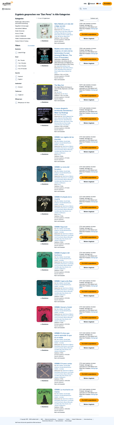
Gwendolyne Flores (62, 69)
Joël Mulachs (62, 153)
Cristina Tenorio (58, 31)
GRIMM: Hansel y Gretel (63, 307)
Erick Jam (61, 119)
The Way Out (59, 85)
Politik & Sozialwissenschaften (23, 38)
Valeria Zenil (67, 36)
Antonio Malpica (61, 28)
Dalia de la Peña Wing (63, 118)
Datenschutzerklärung (50, 419)
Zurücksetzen (31, 45)
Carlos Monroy (66, 29)
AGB (42, 419)
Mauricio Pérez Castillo (63, 34)
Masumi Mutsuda (68, 149)
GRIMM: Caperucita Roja (63, 281)
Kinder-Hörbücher (19, 31)
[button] (25, 49)
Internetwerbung (88, 419)
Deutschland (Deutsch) (48, 421)
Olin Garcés (60, 36)
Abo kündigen (68, 421)
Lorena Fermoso (58, 124)
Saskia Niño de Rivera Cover (63, 66)
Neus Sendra (65, 151)
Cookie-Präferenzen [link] (77, 419)
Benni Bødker (60, 141)
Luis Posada (70, 148)
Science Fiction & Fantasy (21, 41)
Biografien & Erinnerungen (22, 26)
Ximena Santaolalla (61, 114)
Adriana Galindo (65, 71)
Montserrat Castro (58, 121)
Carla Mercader (58, 151)
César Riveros (66, 124)
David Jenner (66, 146)
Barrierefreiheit (59, 421)
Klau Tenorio (67, 121)
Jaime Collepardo (67, 116)
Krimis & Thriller (19, 33)
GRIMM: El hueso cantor (63, 364)
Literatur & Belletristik (20, 36)
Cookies (68, 419)
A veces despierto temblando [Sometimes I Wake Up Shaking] (63, 110)
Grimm (59, 154)
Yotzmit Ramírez (68, 119)
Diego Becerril (63, 33)
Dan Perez (59, 92)
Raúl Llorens (64, 148)
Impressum (61, 419)
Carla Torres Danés (58, 149)
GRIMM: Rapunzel (60, 227)
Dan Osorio (65, 31)
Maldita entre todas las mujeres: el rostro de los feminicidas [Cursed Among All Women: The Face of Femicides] (63, 53)
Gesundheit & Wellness (21, 28)
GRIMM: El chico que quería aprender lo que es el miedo (63, 335)
